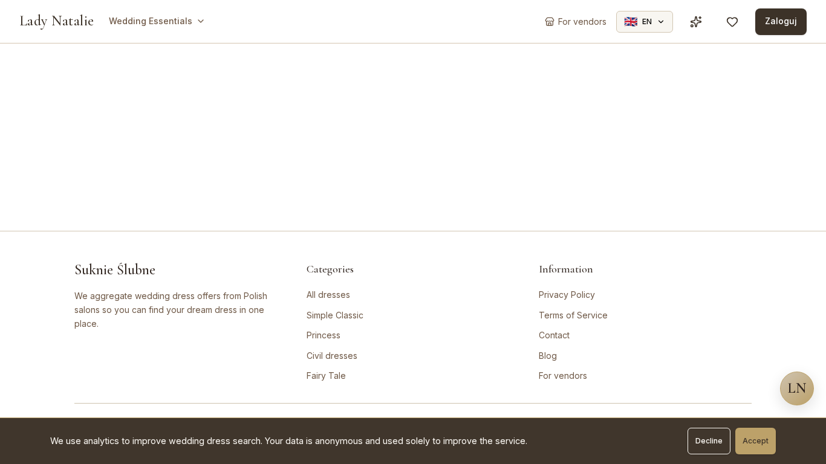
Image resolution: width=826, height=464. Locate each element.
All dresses (328, 294)
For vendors (563, 375)
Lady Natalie (56, 21)
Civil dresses (332, 355)
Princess (323, 335)
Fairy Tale (326, 375)
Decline (709, 440)
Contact (554, 335)
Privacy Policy (567, 294)
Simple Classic (335, 315)
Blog (548, 355)
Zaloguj (781, 21)
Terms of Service (573, 315)
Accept (756, 440)
